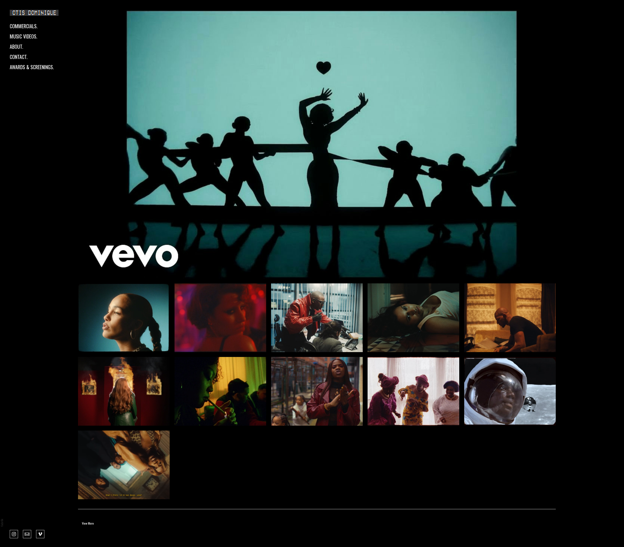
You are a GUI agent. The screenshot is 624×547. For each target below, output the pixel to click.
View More (88, 523)
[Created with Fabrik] (2, 522)
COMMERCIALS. (24, 26)
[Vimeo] (40, 533)
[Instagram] (14, 533)
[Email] (27, 533)
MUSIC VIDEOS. (23, 36)
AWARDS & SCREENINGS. (32, 67)
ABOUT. (16, 46)
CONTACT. (19, 56)
